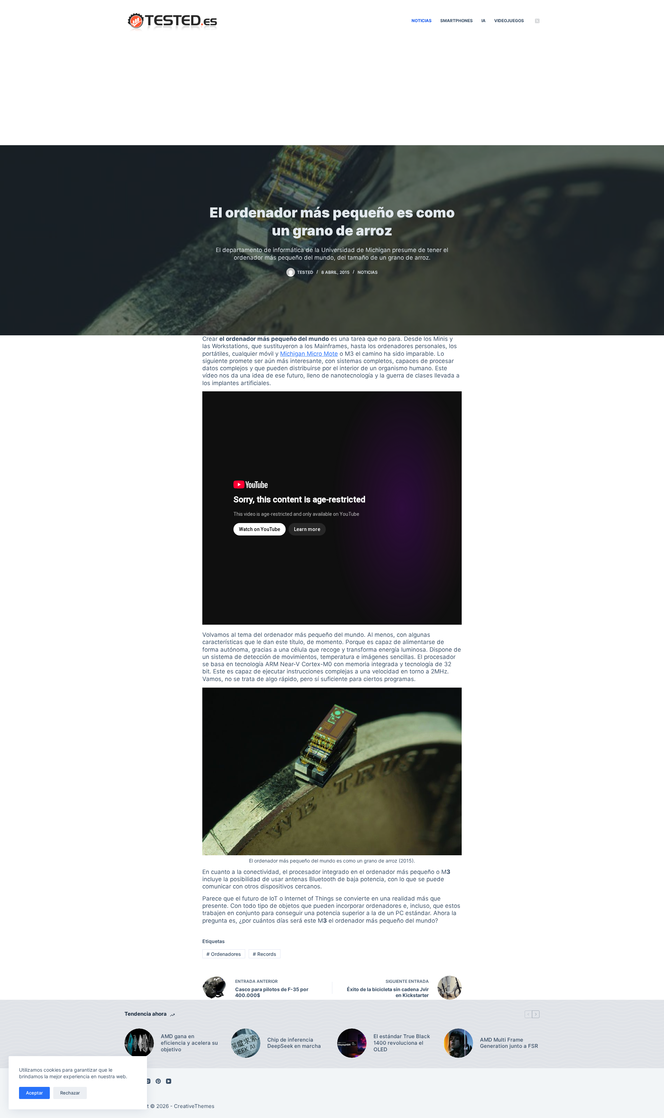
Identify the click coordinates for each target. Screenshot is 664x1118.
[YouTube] (168, 1081)
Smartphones (456, 20)
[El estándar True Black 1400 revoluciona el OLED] (352, 1043)
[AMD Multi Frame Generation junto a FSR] (458, 1043)
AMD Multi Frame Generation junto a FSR (509, 1043)
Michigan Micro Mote (309, 353)
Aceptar (34, 1093)
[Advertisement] (332, 93)
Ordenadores (223, 954)
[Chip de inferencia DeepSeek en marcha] (245, 1043)
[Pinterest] (158, 1081)
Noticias (422, 20)
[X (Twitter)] (537, 21)
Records (264, 954)
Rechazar (70, 1093)
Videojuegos (509, 20)
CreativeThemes (194, 1106)
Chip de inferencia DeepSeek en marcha (294, 1043)
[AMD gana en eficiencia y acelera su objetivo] (139, 1043)
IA (483, 20)
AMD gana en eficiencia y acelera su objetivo (189, 1043)
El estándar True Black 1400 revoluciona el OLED (402, 1043)
